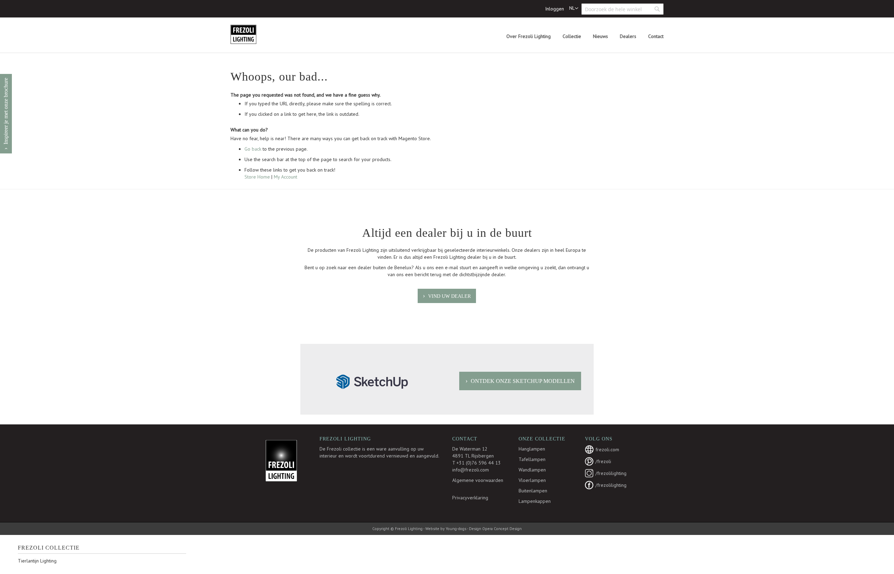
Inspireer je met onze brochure (6, 111)
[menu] (584, 36)
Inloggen (554, 9)
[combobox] (622, 9)
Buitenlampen (533, 491)
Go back (252, 149)
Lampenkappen (535, 501)
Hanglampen (532, 449)
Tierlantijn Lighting (37, 561)
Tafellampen (532, 459)
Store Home (257, 177)
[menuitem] (528, 36)
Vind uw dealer (449, 296)
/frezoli (603, 461)
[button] (573, 8)
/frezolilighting (610, 473)
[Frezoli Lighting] (260, 34)
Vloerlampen (532, 480)
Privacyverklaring (470, 497)
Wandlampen (532, 470)
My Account (285, 177)
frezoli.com (607, 449)
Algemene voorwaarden (477, 480)
